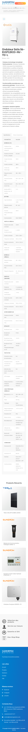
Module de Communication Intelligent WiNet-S (11, 543)
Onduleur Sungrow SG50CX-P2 (12, 604)
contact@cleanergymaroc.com (12, 717)
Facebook (6, 689)
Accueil (10, 10)
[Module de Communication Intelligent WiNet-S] (14, 529)
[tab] (7, 135)
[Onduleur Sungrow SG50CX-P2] (14, 590)
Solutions (4, 673)
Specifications (7, 135)
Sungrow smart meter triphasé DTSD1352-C (12, 574)
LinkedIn (6, 695)
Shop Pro (20, 3)
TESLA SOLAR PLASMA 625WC (12, 512)
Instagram (6, 692)
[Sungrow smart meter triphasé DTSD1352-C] (14, 559)
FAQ (3, 678)
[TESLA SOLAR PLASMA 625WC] (14, 498)
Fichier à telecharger (18, 135)
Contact (4, 675)
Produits (14, 10)
